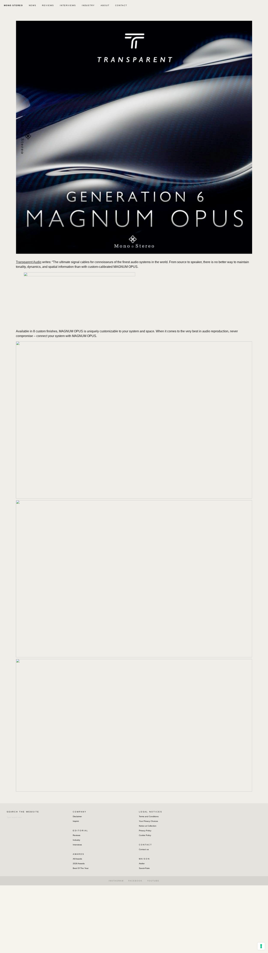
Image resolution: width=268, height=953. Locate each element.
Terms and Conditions (149, 816)
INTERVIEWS (68, 5)
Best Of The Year (80, 868)
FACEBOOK (135, 881)
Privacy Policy (145, 830)
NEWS (32, 5)
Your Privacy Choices (148, 821)
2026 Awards (79, 863)
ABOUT (105, 5)
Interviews (77, 845)
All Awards (77, 859)
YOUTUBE (153, 881)
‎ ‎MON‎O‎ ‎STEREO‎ (13, 5)
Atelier (142, 863)
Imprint (76, 821)
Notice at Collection (147, 826)
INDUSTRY (88, 5)
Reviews (76, 835)
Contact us (144, 849)
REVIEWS (48, 5)
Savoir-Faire (144, 868)
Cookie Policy (145, 835)
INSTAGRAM (116, 881)
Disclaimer (77, 816)
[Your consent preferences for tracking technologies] (261, 946)
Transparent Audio (28, 262)
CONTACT (121, 5)
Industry (76, 840)
